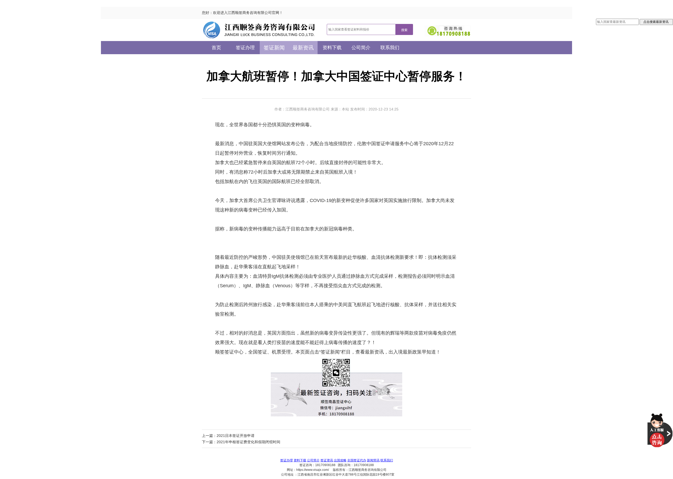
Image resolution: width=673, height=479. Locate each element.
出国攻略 (340, 460)
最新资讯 (303, 48)
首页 (216, 47)
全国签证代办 (356, 460)
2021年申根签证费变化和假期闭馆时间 (248, 442)
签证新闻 (274, 48)
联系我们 (389, 47)
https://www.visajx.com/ (312, 470)
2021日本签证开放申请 (235, 435)
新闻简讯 (373, 460)
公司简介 (360, 47)
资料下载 (332, 47)
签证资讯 (326, 460)
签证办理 (245, 47)
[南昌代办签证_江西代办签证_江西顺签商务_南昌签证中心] (259, 29)
